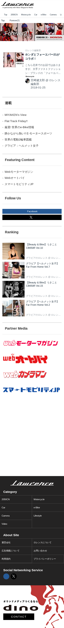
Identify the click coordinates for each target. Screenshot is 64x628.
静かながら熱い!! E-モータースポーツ (28, 133)
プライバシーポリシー (45, 559)
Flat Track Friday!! (16, 121)
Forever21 (17, 33)
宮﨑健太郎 (38, 80)
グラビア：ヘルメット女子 (22, 145)
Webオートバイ (15, 177)
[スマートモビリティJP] (32, 394)
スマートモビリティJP (19, 184)
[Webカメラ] (32, 380)
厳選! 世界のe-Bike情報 (19, 127)
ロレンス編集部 (33, 50)
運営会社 (6, 542)
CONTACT (19, 616)
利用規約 (6, 559)
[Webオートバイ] (32, 363)
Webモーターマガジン (19, 171)
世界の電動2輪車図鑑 (18, 139)
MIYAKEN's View (15, 114)
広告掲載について (10, 550)
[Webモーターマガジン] (32, 348)
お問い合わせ (40, 550)
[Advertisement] (23, 421)
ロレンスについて (42, 542)
